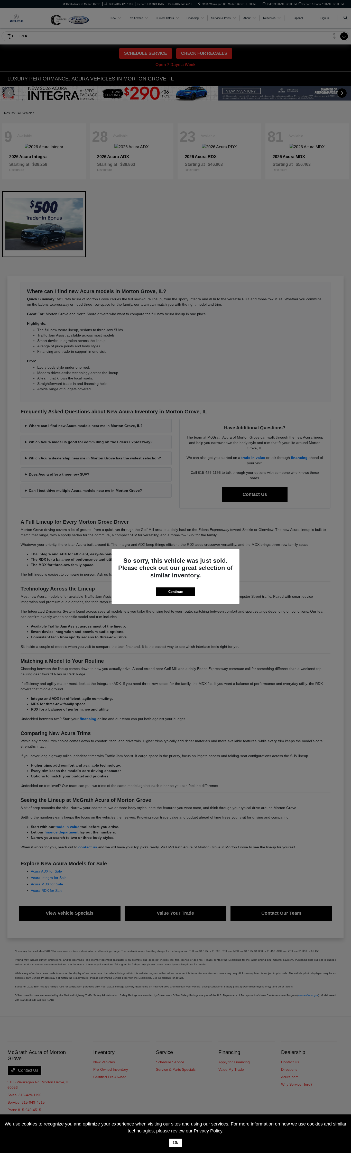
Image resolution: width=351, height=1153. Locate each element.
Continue (175, 592)
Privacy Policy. (209, 1130)
